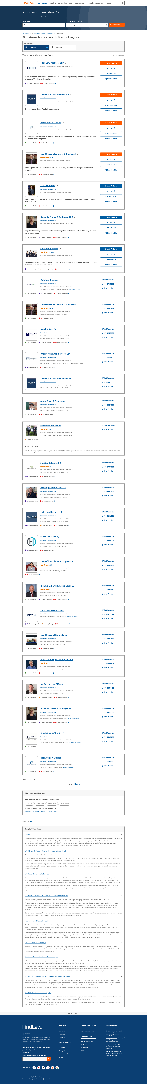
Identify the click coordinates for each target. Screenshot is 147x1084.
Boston (43, 812)
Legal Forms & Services (87, 1031)
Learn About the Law (87, 1041)
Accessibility (62, 1034)
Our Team (62, 1031)
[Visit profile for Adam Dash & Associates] (31, 406)
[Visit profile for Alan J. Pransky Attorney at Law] (31, 664)
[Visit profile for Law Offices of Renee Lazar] (31, 640)
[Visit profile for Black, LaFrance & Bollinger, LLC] (31, 222)
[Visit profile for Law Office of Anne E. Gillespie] (31, 383)
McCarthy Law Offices (51, 684)
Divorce (28, 835)
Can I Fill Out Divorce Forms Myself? (38, 993)
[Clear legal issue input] (63, 25)
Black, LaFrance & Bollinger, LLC (56, 217)
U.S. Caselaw (84, 1047)
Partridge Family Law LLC (53, 487)
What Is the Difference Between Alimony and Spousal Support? (48, 976)
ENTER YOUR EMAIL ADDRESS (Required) (34, 1055)
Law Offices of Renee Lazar (54, 635)
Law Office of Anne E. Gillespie (55, 378)
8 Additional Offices (74, 289)
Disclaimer (39, 1079)
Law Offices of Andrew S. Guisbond (58, 153)
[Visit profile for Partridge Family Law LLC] (31, 492)
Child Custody (40, 803)
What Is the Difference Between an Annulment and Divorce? (46, 896)
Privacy (31, 1079)
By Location (62, 1047)
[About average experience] (55, 83)
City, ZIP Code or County (74, 21)
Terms (24, 1079)
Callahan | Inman (49, 248)
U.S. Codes (84, 1051)
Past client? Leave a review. (48, 98)
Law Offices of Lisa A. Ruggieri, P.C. (58, 561)
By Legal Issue (63, 1051)
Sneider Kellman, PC (50, 463)
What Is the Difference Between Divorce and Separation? (45, 851)
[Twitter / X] (43, 1067)
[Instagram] (48, 1067)
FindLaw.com (109, 1031)
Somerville (36, 812)
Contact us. (39, 1041)
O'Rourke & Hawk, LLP (51, 536)
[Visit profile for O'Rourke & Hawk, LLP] (31, 541)
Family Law (29, 803)
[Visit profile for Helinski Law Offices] (31, 127)
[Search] (123, 3)
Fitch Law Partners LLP (52, 62)
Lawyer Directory (26, 33)
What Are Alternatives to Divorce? (37, 874)
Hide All (32, 821)
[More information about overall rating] (52, 157)
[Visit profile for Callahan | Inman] (31, 253)
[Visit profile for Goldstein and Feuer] (31, 430)
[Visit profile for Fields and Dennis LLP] (31, 517)
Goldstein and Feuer (50, 425)
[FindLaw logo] (29, 3)
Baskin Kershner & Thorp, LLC (55, 353)
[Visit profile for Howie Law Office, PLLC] (31, 738)
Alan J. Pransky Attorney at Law (56, 659)
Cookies (47, 1079)
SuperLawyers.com (111, 1038)
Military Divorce (64, 803)
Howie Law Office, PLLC (52, 733)
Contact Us (62, 1037)
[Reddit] (52, 1067)
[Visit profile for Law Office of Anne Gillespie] (31, 99)
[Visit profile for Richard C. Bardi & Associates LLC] (31, 590)
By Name (61, 1057)
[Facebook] (34, 1067)
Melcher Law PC (48, 329)
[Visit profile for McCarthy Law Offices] (31, 689)
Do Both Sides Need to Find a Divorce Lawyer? (41, 957)
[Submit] (49, 1059)
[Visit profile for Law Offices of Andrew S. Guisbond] (31, 159)
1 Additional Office (73, 718)
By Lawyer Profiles (64, 1054)
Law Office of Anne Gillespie (54, 94)
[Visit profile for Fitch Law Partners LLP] (31, 67)
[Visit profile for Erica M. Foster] (31, 190)
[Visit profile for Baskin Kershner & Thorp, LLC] (31, 358)
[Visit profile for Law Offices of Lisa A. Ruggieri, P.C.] (31, 566)
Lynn (55, 812)
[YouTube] (38, 1067)
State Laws (84, 1044)
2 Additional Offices (72, 617)
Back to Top (74, 1013)
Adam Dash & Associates (52, 401)
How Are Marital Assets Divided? (36, 921)
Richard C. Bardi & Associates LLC (57, 585)
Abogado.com (110, 1045)
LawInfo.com (109, 1051)
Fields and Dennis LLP (51, 512)
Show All (24, 821)
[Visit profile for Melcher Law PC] (31, 334)
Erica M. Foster (47, 185)
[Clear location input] (106, 25)
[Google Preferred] (57, 1067)
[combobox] (43, 25)
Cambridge (28, 812)
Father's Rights (52, 803)
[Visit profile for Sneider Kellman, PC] (31, 468)
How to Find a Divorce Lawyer (35, 943)
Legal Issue (26, 21)
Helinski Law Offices (50, 122)
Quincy (50, 812)
